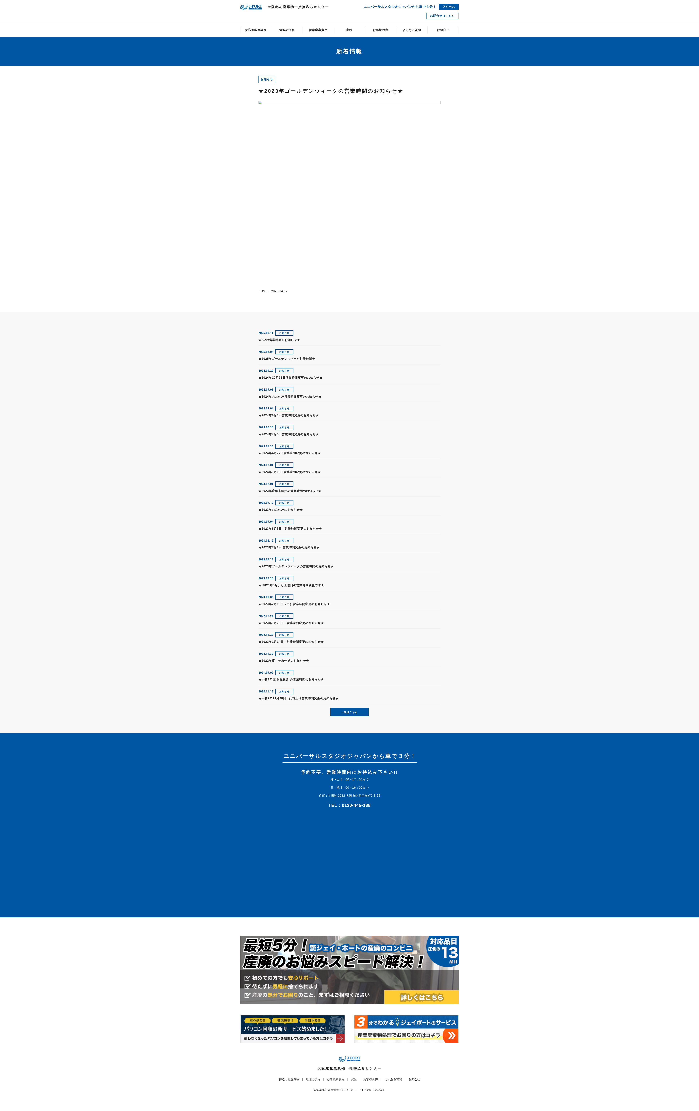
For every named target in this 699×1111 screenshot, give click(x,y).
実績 (349, 30)
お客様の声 (380, 30)
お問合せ (443, 30)
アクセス (449, 6)
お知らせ (267, 79)
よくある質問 (411, 30)
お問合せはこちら (442, 15)
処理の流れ (287, 30)
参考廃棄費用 (318, 30)
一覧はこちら (349, 712)
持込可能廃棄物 (256, 30)
